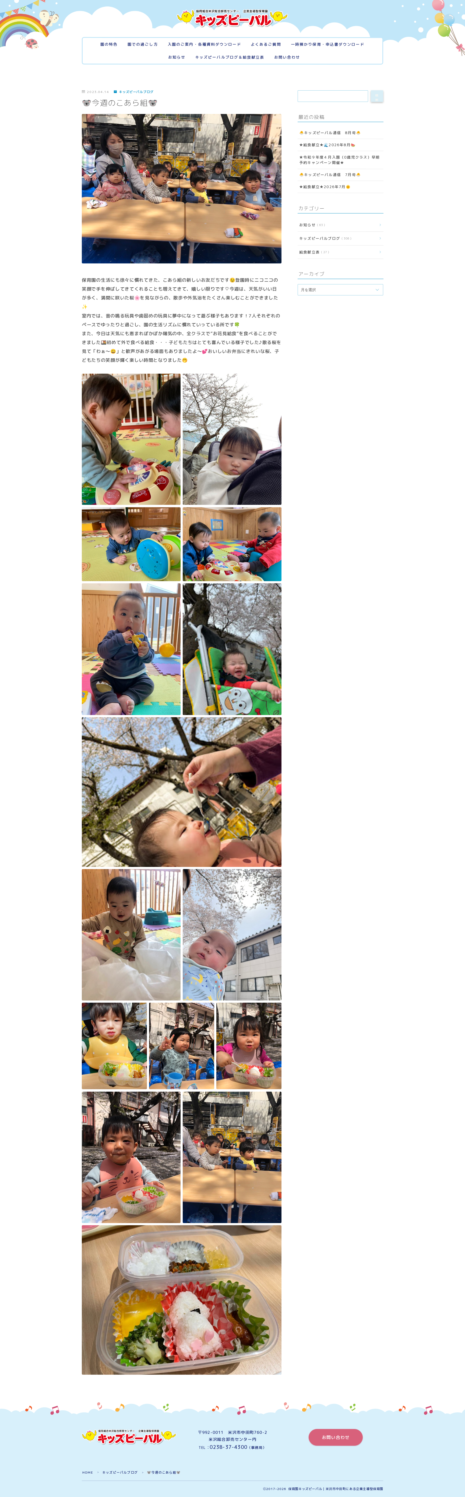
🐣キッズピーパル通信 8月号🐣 (330, 132)
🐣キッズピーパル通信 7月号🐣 (330, 174)
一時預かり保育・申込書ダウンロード (328, 44)
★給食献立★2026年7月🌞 (324, 187)
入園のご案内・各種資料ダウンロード (204, 44)
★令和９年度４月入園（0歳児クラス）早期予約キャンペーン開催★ (339, 160)
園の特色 (109, 44)
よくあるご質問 (266, 44)
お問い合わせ (287, 57)
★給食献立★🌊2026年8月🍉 (327, 145)
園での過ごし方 (143, 44)
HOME (87, 1472)
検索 (377, 97)
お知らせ (176, 57)
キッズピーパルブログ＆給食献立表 (230, 57)
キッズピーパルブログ (136, 92)
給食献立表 (313, 252)
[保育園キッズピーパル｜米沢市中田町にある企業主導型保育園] (232, 18)
